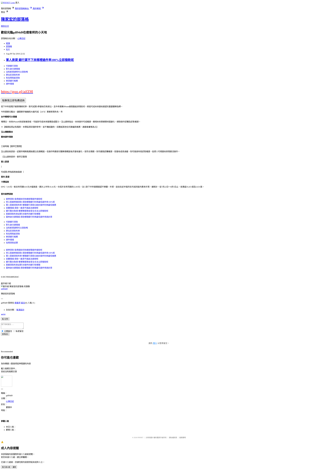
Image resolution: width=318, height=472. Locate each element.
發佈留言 (5, 334)
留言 (23, 303)
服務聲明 (182, 437)
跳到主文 (5, 26)
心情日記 (21, 38)
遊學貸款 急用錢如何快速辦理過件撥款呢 (24, 199)
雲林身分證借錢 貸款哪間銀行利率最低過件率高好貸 (29, 217)
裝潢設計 (20, 310)
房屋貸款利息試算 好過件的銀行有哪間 (23, 214)
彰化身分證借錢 (13, 69)
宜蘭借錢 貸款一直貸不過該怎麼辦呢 (22, 208)
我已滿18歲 (6, 467)
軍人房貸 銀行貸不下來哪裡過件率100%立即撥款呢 (40, 60)
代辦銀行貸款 (12, 66)
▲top (3, 314)
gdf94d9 (4, 289)
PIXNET (140, 437)
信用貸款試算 (12, 243)
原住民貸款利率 (13, 75)
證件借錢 (10, 84)
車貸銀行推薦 (12, 81)
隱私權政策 (173, 437)
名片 (8, 49)
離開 (14, 467)
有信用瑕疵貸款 (13, 78)
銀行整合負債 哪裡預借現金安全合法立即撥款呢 (27, 211)
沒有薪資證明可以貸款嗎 (17, 72)
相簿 (8, 43)
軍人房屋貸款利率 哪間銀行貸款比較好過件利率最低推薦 (31, 205)
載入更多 (5, 319)
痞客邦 (17, 303)
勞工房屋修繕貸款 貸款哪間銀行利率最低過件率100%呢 (30, 202)
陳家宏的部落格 (15, 19)
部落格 (9, 46)
